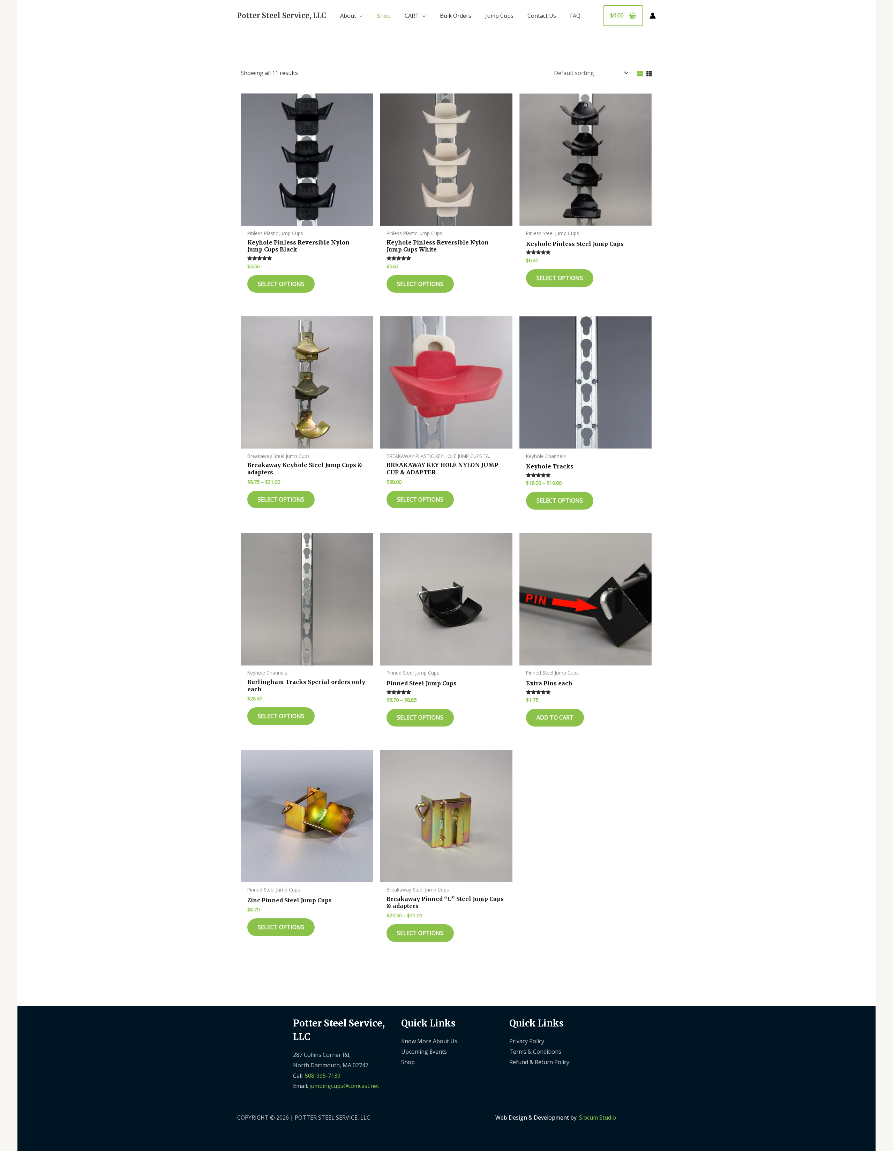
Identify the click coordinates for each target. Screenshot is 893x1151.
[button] (359, 16)
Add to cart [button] (554, 717)
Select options (281, 284)
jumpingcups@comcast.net (344, 1086)
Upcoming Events (424, 1051)
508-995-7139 (322, 1075)
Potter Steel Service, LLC (281, 15)
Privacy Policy (526, 1041)
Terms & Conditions (535, 1051)
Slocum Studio (597, 1117)
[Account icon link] (653, 16)
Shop (408, 1062)
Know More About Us (429, 1041)
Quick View (307, 219)
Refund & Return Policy (539, 1062)
